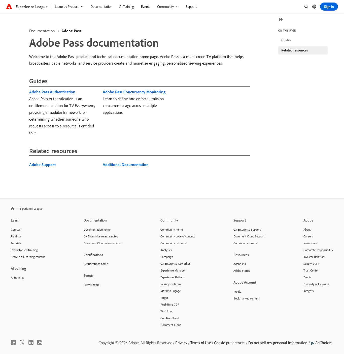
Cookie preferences (229, 342)
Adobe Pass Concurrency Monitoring (134, 91)
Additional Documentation (126, 164)
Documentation (42, 30)
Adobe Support (42, 164)
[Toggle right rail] (280, 20)
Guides (286, 40)
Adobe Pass (71, 30)
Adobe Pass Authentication (52, 91)
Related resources (294, 50)
